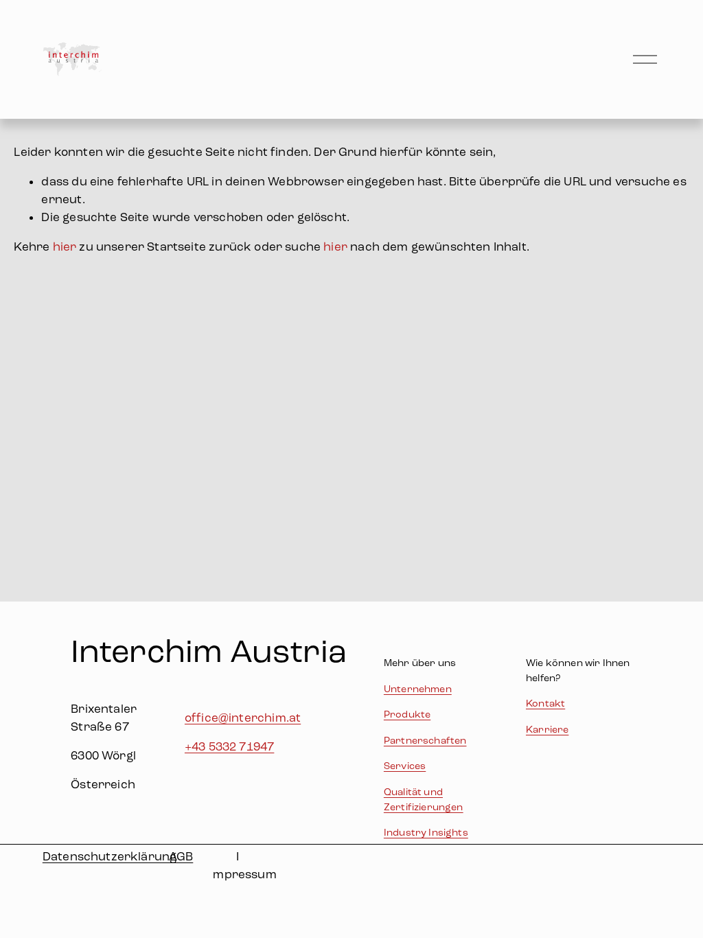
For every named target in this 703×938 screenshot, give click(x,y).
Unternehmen (418, 689)
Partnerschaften (425, 740)
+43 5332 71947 (229, 747)
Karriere (547, 729)
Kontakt (545, 703)
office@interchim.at (243, 718)
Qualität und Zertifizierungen (423, 799)
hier (65, 247)
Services (405, 766)
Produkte (407, 714)
